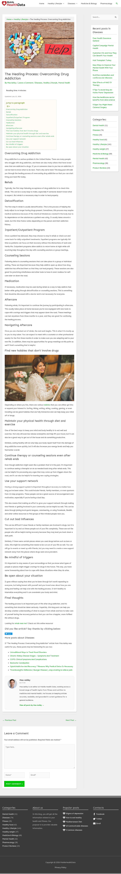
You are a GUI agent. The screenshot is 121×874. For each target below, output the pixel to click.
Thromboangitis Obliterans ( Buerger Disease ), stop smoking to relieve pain (41, 670)
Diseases (71, 3)
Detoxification (11, 115)
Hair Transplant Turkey (102, 60)
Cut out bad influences (14, 142)
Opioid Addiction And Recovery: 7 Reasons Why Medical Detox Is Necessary (41, 666)
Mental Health (64, 83)
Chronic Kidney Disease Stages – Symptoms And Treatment (34, 656)
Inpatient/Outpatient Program (18, 117)
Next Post (71, 720)
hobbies (47, 405)
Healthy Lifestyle (55, 3)
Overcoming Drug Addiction (17, 109)
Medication (10, 123)
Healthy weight (99, 149)
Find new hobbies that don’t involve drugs (22, 131)
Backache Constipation (19, 663)
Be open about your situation (17, 147)
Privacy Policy (60, 867)
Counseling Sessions (13, 120)
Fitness (96, 135)
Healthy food (98, 140)
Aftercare (9, 125)
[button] (117, 3)
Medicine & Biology (89, 3)
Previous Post (9, 720)
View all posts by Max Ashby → (31, 705)
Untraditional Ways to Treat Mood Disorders (28, 652)
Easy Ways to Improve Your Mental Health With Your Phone (104, 67)
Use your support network (16, 139)
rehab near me (21, 623)
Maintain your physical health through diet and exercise (27, 134)
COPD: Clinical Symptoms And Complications (28, 659)
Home (41, 3)
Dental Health (98, 125)
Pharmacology (106, 3)
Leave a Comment (25, 83)
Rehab (8, 112)
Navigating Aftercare (14, 128)
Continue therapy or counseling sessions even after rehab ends (30, 136)
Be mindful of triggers (14, 144)
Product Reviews (99, 168)
